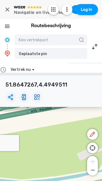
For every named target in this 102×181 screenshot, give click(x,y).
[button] (51, 53)
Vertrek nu (21, 69)
